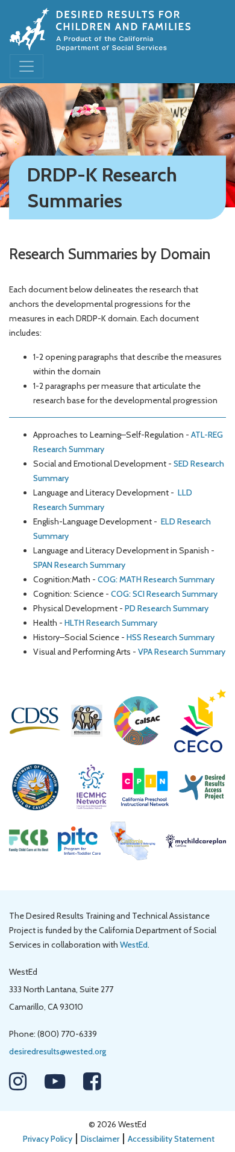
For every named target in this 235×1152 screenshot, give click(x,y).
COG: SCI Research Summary (164, 593)
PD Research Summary (166, 608)
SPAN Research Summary (79, 564)
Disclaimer (100, 1138)
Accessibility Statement (171, 1138)
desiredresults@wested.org (57, 1051)
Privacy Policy (47, 1138)
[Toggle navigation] (26, 66)
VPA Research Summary (181, 651)
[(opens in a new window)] (35, 719)
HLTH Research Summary (110, 622)
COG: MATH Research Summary (156, 579)
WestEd (134, 944)
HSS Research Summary (171, 637)
